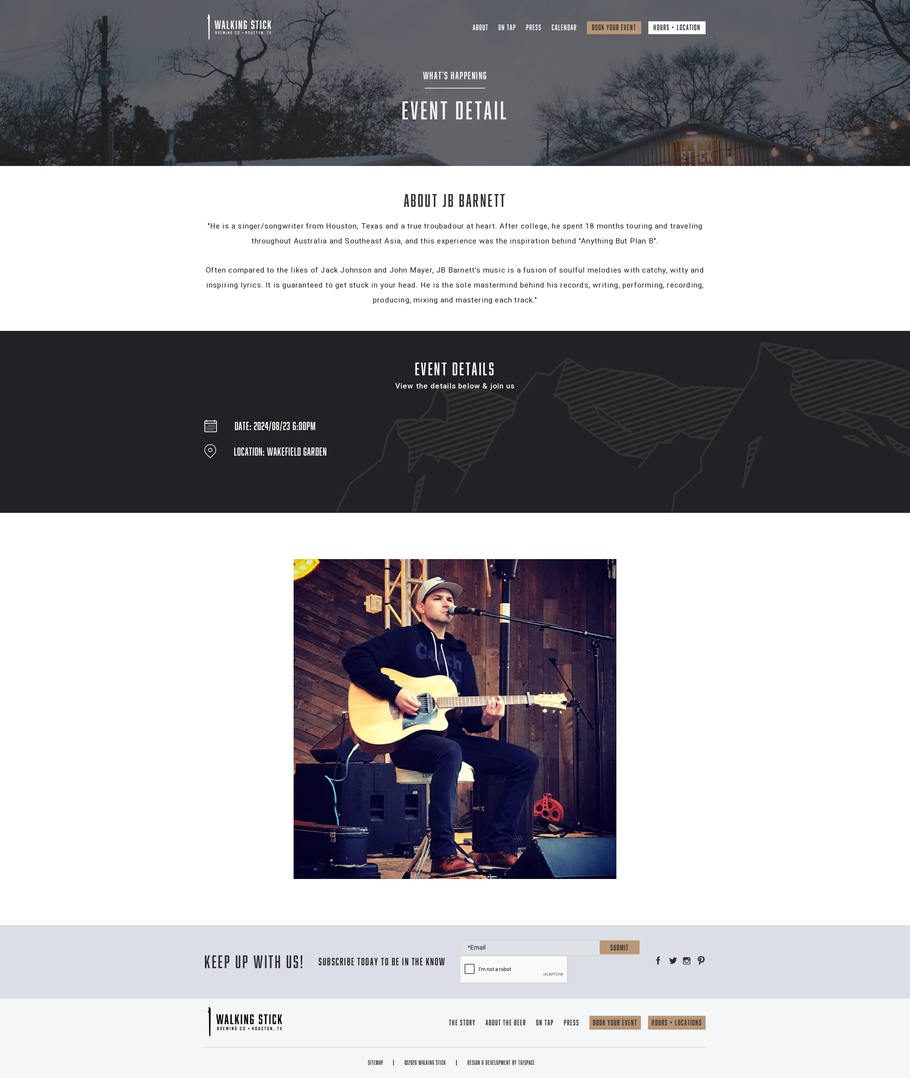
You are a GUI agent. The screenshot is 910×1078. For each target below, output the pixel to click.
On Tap (507, 27)
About (480, 27)
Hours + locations (677, 1022)
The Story (462, 1022)
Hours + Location (677, 27)
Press (534, 27)
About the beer (506, 1022)
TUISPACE (526, 1063)
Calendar (564, 27)
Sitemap (375, 1063)
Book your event (614, 27)
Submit (619, 947)
